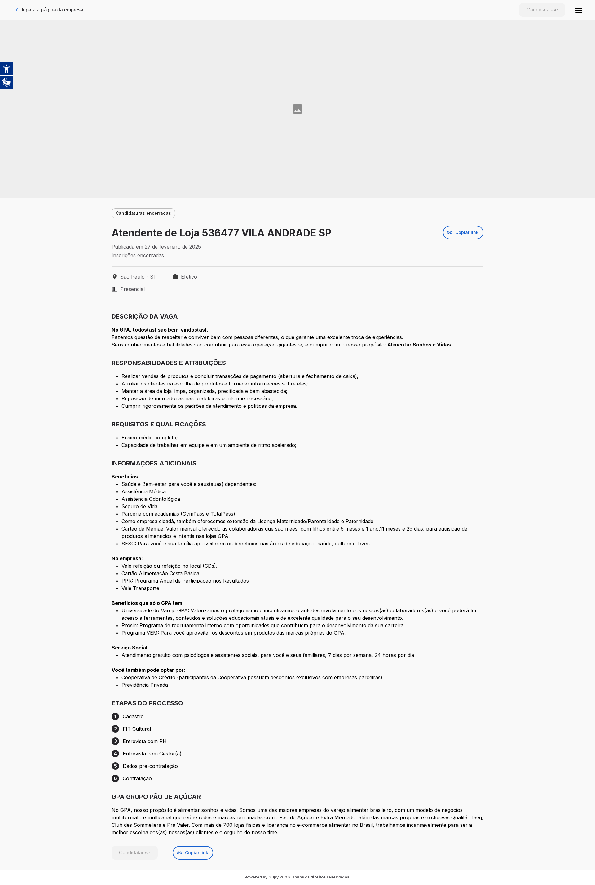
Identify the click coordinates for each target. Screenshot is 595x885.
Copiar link (466, 232)
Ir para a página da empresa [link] (52, 9)
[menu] (579, 10)
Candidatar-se (542, 9)
